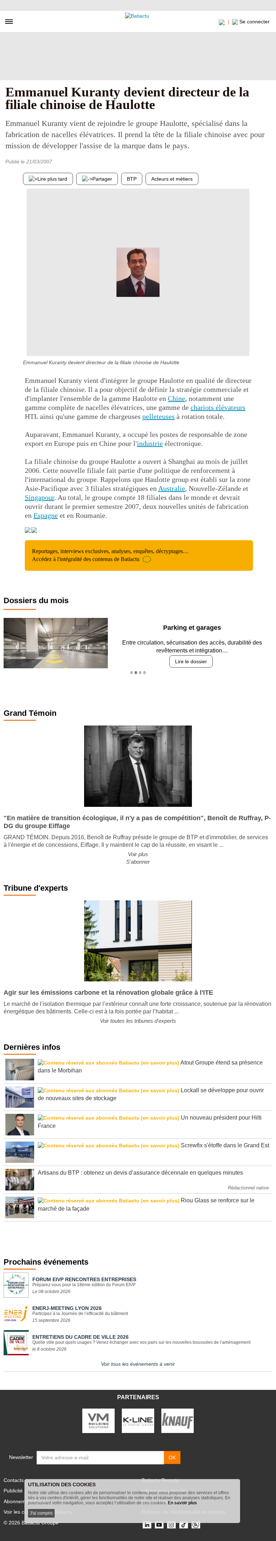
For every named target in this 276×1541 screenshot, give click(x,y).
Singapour (39, 497)
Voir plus (138, 854)
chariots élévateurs (217, 407)
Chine (176, 398)
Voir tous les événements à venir (138, 1364)
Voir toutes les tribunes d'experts (138, 1021)
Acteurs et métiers (172, 179)
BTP (132, 179)
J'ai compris (41, 1513)
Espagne (45, 515)
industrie (150, 443)
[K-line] (138, 1420)
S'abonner (138, 862)
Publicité (13, 1490)
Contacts (14, 1480)
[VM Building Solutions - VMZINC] (98, 1420)
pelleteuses (158, 416)
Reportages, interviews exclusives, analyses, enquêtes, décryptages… (110, 555)
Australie (171, 488)
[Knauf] (177, 1420)
